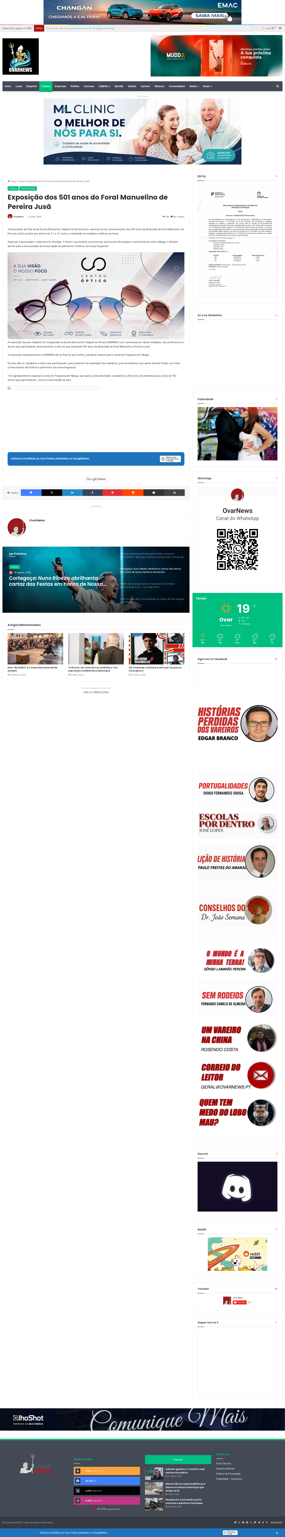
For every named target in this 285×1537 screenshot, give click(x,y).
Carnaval (89, 86)
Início (8, 86)
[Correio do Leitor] (237, 1075)
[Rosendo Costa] (237, 1038)
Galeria (132, 86)
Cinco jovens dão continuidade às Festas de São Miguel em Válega (60, 581)
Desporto (31, 86)
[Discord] (237, 1187)
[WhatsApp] (237, 534)
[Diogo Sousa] (237, 790)
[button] (142, 1532)
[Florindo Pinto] (237, 1113)
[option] (96, 580)
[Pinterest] (112, 492)
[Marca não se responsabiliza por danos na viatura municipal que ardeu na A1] (154, 1488)
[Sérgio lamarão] (237, 959)
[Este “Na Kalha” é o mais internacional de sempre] (35, 648)
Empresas (60, 86)
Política (75, 86)
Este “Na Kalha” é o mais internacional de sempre (32, 669)
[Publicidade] (237, 459)
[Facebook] (31, 492)
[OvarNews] (20, 56)
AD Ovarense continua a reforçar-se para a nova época (155, 669)
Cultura (46, 86)
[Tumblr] (92, 492)
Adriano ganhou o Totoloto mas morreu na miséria (185, 1470)
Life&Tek (103, 86)
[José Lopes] (237, 826)
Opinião (118, 86)
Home (13, 181)
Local (19, 86)
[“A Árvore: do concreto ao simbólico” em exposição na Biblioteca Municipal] (96, 648)
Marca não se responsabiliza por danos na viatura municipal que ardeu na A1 (186, 1487)
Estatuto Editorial (225, 1468)
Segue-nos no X (208, 1322)
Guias (206, 86)
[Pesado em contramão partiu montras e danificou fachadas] (154, 1504)
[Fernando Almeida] (237, 998)
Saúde (193, 86)
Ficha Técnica (223, 1463)
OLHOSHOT (276, 1522)
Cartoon (145, 86)
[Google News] (96, 479)
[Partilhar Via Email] (153, 492)
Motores (159, 86)
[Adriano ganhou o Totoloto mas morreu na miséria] (154, 1473)
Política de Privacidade (228, 1473)
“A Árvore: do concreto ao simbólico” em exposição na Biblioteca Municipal (93, 669)
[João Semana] (237, 912)
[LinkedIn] (72, 492)
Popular (178, 1459)
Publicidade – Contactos (229, 1479)
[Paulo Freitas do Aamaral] (237, 862)
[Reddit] (133, 492)
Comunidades (177, 86)
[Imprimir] (174, 492)
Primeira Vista (28, 188)
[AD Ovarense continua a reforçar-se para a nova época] (156, 648)
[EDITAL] (237, 240)
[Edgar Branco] (237, 727)
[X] (52, 492)
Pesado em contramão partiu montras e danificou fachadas (184, 1501)
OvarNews (19, 216)
